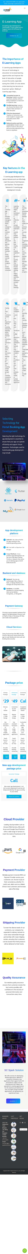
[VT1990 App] (13, 1124)
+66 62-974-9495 (5, 1139)
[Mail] (25, 1122)
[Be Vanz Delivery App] (13, 1136)
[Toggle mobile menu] (25, 8)
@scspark (21, 2)
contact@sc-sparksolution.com (15, 3)
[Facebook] (20, 1122)
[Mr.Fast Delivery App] (13, 1153)
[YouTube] (22, 1122)
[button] (3, 851)
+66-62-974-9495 (10, 2)
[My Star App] (13, 1130)
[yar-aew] (13, 1141)
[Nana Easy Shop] (13, 1147)
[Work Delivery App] (13, 1158)
